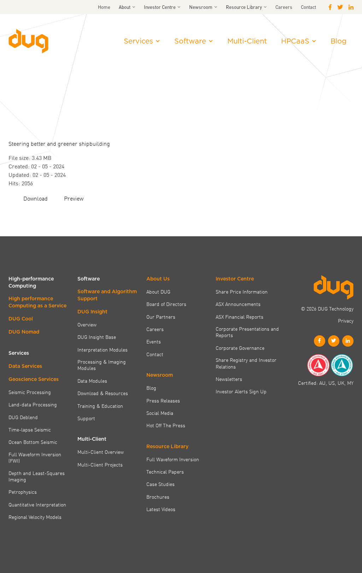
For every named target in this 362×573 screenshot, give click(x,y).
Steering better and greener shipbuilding (59, 143)
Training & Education (100, 406)
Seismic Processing (29, 392)
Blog (338, 41)
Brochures (157, 496)
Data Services (25, 366)
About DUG (158, 291)
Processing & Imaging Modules (101, 364)
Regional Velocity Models (35, 517)
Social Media (159, 413)
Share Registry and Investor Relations (246, 363)
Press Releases (163, 400)
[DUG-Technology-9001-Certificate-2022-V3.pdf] (318, 365)
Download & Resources (102, 393)
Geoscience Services (33, 379)
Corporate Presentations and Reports (247, 331)
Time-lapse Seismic (29, 429)
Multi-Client (247, 41)
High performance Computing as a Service (37, 302)
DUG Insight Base (96, 337)
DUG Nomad (23, 332)
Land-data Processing (32, 404)
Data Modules (92, 380)
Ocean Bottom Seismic (32, 442)
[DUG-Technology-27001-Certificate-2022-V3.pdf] (342, 365)
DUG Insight (92, 311)
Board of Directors (166, 304)
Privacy (346, 320)
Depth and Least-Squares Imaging (36, 476)
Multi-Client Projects (100, 464)
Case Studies (160, 484)
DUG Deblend (23, 417)
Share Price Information (242, 291)
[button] (127, 7)
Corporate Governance (240, 348)
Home (104, 7)
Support (86, 418)
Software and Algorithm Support (107, 295)
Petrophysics (22, 491)
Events (153, 341)
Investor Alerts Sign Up (241, 391)
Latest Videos (160, 509)
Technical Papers (165, 471)
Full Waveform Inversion (172, 459)
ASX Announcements (238, 304)
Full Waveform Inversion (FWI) (34, 457)
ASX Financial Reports (239, 316)
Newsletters (229, 379)
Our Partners (160, 316)
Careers (283, 7)
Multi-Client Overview (100, 451)
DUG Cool (20, 319)
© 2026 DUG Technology (327, 308)
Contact (308, 7)
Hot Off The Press (165, 425)
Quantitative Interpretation (37, 504)
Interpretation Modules (102, 349)
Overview (87, 324)
